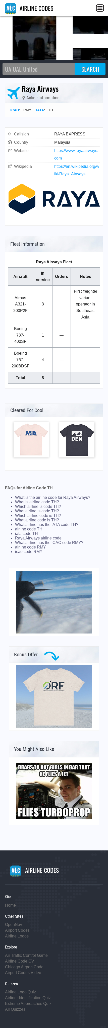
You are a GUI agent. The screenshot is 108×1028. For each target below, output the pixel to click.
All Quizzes (15, 1009)
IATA (40, 110)
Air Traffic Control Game (26, 955)
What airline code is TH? (37, 520)
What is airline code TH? (37, 502)
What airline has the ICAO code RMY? (49, 542)
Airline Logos (17, 936)
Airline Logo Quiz (20, 992)
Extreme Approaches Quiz (28, 1003)
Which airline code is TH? (38, 515)
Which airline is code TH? (38, 506)
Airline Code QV (19, 961)
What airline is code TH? (37, 511)
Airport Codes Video (23, 973)
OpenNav (13, 924)
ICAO (14, 110)
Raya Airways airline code (38, 538)
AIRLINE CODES (35, 8)
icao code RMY (28, 551)
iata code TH (26, 533)
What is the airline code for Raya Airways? (52, 497)
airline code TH (28, 529)
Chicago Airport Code (24, 967)
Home (10, 905)
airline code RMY (30, 547)
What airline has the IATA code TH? (46, 524)
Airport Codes (17, 930)
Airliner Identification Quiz (28, 998)
